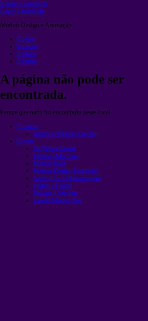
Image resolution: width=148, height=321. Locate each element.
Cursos (25, 38)
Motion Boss (49, 163)
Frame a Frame (52, 185)
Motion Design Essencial (65, 170)
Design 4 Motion (55, 192)
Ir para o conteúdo (23, 3)
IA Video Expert (54, 148)
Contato (26, 61)
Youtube (27, 46)
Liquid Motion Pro (57, 200)
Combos (27, 126)
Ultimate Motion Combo (65, 133)
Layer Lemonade (22, 10)
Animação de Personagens (67, 177)
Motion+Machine (55, 155)
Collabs (26, 53)
